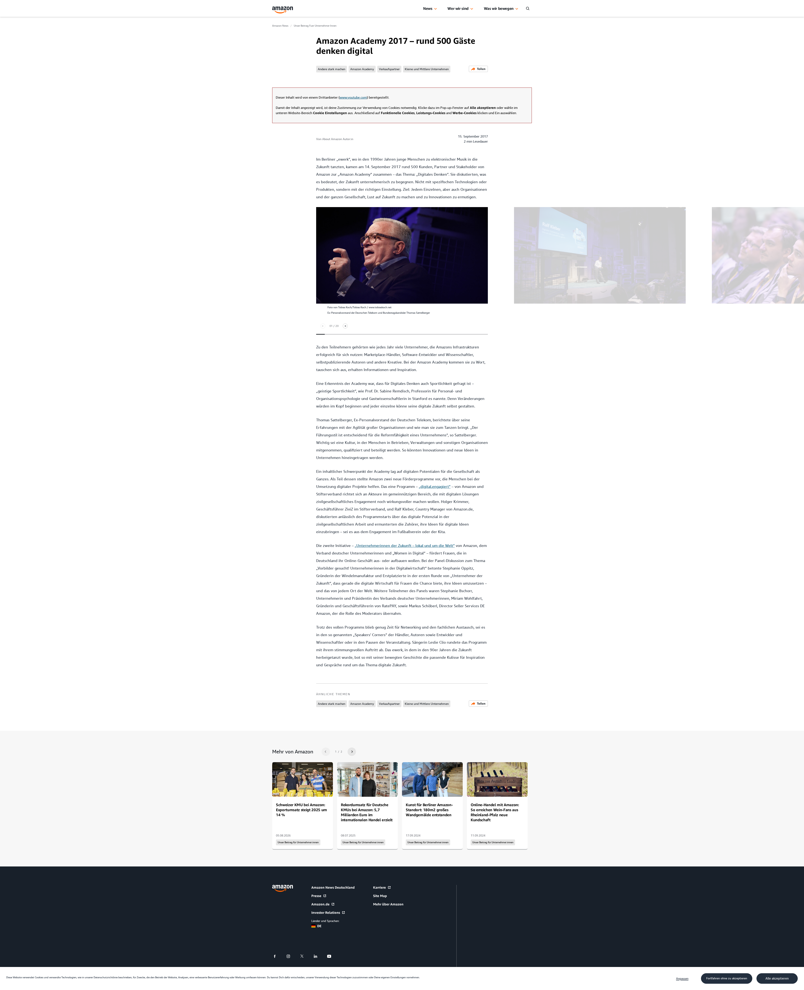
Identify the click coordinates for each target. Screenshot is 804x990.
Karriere (379, 887)
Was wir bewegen (499, 8)
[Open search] (527, 8)
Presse (316, 896)
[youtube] (332, 956)
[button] (435, 9)
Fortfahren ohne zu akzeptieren (726, 978)
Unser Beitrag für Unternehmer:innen (298, 842)
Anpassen (682, 978)
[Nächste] (345, 326)
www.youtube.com (353, 97)
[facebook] (277, 956)
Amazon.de (320, 904)
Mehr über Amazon (388, 904)
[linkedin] (318, 956)
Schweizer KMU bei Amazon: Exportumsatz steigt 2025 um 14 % (301, 809)
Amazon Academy (362, 69)
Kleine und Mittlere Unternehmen (427, 69)
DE (319, 926)
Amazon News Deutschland (333, 887)
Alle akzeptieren (777, 978)
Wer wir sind (458, 8)
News (427, 8)
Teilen (481, 69)
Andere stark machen (331, 69)
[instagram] (291, 956)
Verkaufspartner (389, 69)
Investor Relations (325, 912)
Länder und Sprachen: (325, 921)
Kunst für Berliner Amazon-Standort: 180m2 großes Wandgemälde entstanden (429, 809)
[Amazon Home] (282, 9)
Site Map (380, 896)
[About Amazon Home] (282, 888)
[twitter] (304, 956)
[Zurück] (322, 326)
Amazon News (280, 25)
